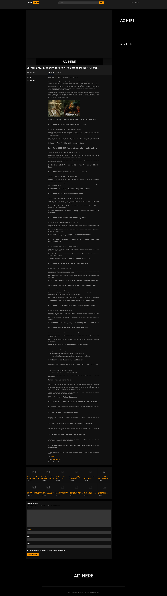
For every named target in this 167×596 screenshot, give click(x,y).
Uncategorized (56, 459)
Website (29, 543)
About (52, 72)
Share (60, 72)
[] (101, 2)
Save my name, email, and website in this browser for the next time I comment (47, 550)
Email (28, 536)
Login (132, 2)
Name (29, 529)
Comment (29, 508)
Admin (52, 456)
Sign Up (137, 2)
